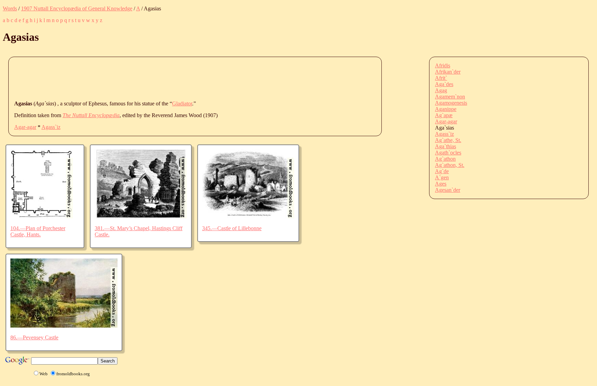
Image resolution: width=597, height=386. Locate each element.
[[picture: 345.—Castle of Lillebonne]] (248, 216)
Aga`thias (445, 146)
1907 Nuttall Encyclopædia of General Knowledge (76, 8)
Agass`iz (50, 127)
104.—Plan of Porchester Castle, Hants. (37, 231)
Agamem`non (450, 97)
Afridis (442, 65)
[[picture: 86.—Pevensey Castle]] (63, 326)
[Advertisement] (140, 78)
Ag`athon (445, 159)
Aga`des (444, 84)
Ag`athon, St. (449, 165)
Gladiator (182, 103)
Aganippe (445, 109)
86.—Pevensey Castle (34, 337)
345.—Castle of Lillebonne (232, 228)
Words (10, 8)
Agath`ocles (448, 153)
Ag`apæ (444, 115)
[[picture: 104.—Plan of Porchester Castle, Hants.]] (41, 216)
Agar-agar (25, 127)
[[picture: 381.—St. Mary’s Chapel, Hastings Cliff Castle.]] (141, 216)
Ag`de (442, 171)
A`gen (442, 177)
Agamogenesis (451, 103)
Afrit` (441, 78)
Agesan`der (447, 190)
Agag (441, 90)
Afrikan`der (448, 72)
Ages (440, 184)
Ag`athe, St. (448, 140)
